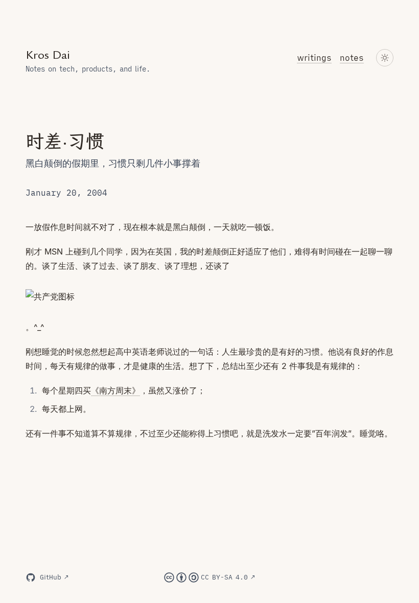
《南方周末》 (115, 390)
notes (352, 58)
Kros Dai (48, 55)
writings (314, 58)
